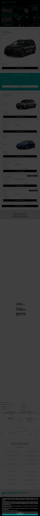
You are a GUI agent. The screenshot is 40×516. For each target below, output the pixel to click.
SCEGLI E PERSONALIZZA (20, 513)
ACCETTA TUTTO (20, 514)
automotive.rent (6, 498)
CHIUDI (20, 512)
